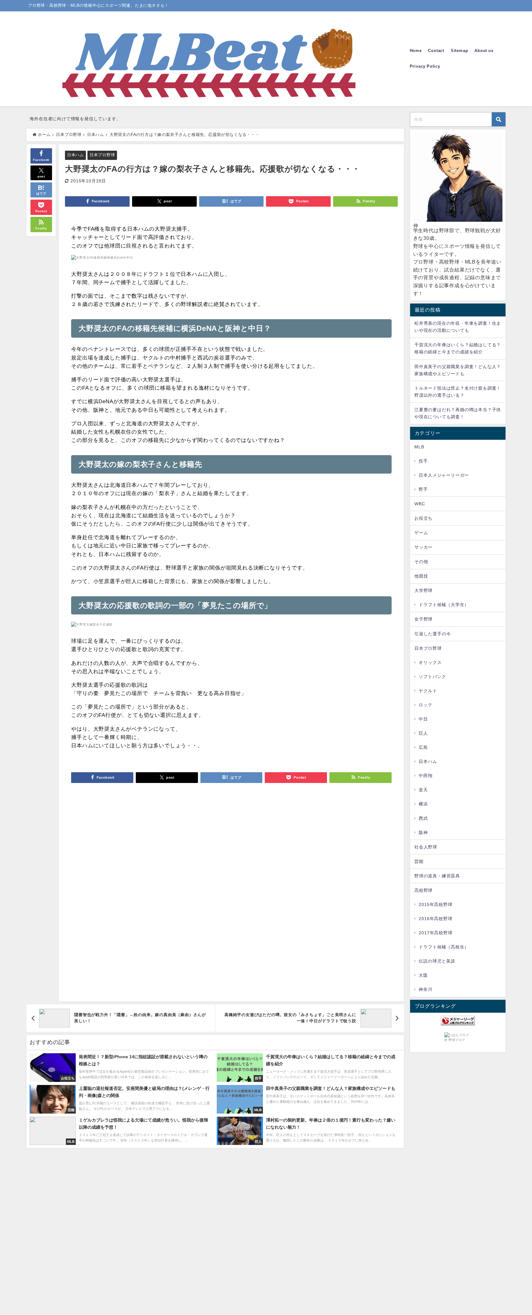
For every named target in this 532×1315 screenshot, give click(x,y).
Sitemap (459, 51)
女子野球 (423, 619)
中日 (423, 719)
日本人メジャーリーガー (444, 475)
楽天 (423, 790)
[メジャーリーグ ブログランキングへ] (457, 1020)
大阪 (423, 975)
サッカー (423, 547)
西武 (423, 818)
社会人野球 (425, 847)
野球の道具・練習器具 (437, 876)
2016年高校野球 (435, 918)
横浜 (423, 804)
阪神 (423, 832)
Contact (436, 51)
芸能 (419, 861)
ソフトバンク (432, 676)
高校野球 (423, 890)
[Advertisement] (231, 899)
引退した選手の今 (432, 634)
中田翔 (425, 775)
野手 (423, 489)
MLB (419, 447)
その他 (421, 561)
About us (483, 51)
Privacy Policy (425, 66)
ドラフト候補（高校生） (444, 947)
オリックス (430, 662)
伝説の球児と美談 (437, 961)
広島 (423, 747)
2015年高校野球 (435, 904)
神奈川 (425, 989)
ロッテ (425, 705)
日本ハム (75, 155)
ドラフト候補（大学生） (444, 604)
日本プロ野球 (102, 155)
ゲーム (421, 532)
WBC (419, 504)
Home (416, 51)
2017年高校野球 (435, 933)
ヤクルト (428, 691)
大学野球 (423, 590)
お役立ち (423, 518)
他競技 (421, 576)
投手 (423, 461)
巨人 (423, 733)
